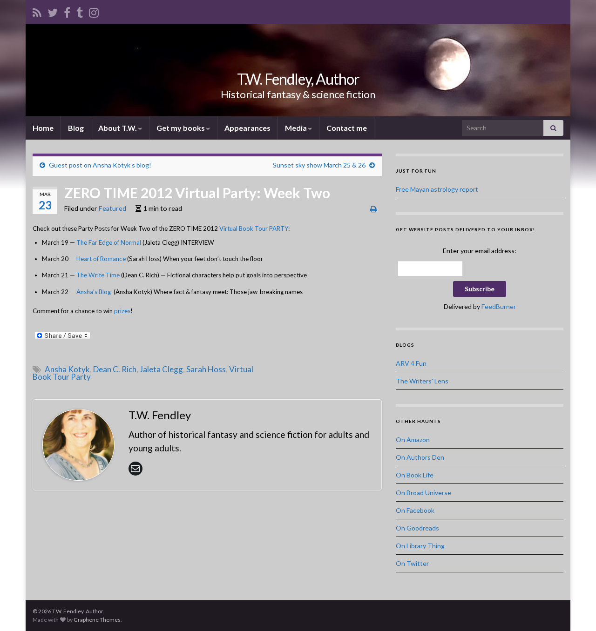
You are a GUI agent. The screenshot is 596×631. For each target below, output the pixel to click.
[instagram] (94, 11)
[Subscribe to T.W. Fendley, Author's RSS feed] (37, 11)
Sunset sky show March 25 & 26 (319, 165)
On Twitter (412, 563)
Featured (112, 208)
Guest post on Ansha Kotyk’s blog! (100, 165)
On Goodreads (417, 528)
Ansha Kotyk (67, 369)
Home (43, 127)
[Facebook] (67, 11)
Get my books (181, 127)
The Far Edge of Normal (109, 242)
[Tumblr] (79, 11)
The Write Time (98, 275)
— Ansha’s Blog (90, 291)
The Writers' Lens (422, 381)
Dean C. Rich (114, 369)
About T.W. (118, 127)
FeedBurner (498, 306)
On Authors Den (420, 457)
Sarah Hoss (206, 369)
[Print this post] (373, 208)
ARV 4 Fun (411, 363)
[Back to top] (575, 610)
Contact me (346, 127)
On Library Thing (420, 546)
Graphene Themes (97, 619)
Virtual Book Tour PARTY (253, 228)
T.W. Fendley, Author (298, 79)
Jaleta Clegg (161, 369)
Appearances (247, 127)
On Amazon (413, 439)
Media (296, 127)
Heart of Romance (101, 258)
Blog (76, 127)
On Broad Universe (423, 493)
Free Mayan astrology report (437, 189)
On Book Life (414, 475)
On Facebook (415, 510)
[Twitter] (52, 11)
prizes (122, 311)
